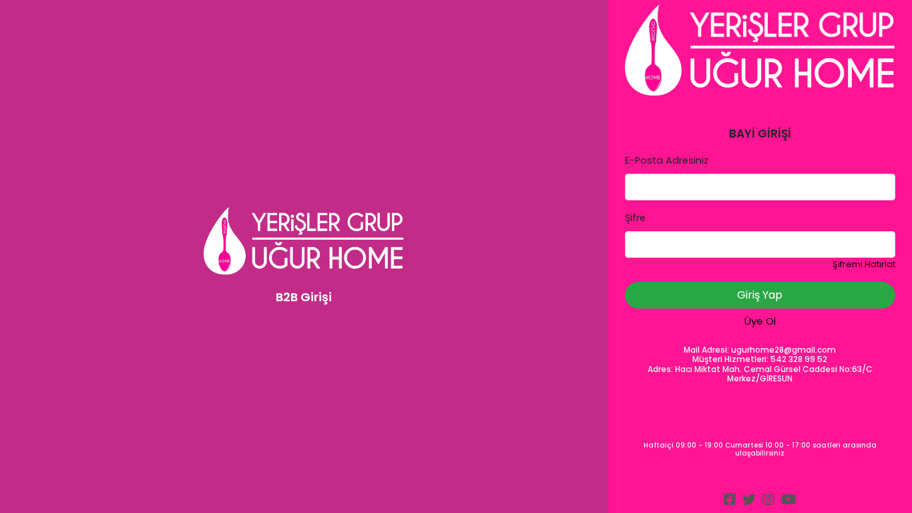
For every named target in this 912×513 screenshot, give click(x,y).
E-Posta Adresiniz (666, 160)
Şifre (635, 217)
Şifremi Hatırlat (864, 264)
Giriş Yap (759, 295)
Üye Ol (760, 321)
